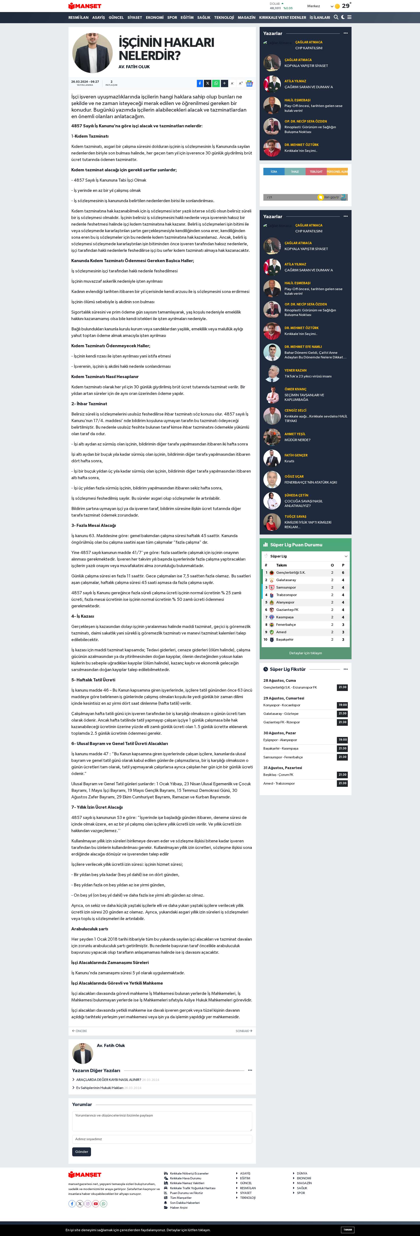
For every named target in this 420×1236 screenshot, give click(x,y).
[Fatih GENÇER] (272, 458)
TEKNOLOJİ (224, 17)
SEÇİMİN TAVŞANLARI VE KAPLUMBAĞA (304, 397)
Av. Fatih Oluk (134, 67)
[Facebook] (72, 1203)
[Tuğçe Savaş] (272, 522)
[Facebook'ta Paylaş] (200, 83)
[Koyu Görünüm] (342, 17)
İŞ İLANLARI (320, 17)
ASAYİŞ (98, 17)
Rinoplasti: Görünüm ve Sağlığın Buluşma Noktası (310, 129)
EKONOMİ (155, 17)
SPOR (172, 17)
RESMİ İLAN (78, 17)
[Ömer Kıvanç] (272, 394)
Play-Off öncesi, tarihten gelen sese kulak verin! (314, 108)
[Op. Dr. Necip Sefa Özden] (272, 126)
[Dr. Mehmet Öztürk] (272, 148)
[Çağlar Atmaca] (277, 43)
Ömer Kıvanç (295, 389)
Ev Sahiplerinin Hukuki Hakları (100, 1088)
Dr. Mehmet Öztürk (301, 145)
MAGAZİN (247, 17)
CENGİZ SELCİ (295, 410)
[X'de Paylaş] (207, 83)
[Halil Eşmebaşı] (272, 105)
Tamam (347, 1230)
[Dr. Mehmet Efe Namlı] (272, 352)
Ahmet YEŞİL (295, 434)
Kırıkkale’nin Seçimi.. (301, 151)
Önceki (81, 1031)
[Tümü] (346, 33)
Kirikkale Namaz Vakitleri (187, 1183)
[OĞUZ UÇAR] (272, 479)
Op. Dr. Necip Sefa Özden (306, 121)
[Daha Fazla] (224, 83)
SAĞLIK (203, 17)
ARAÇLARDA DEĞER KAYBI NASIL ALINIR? (109, 1080)
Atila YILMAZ (295, 81)
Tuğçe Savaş (295, 516)
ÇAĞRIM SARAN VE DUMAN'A (309, 87)
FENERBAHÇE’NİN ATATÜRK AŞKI (311, 482)
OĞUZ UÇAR (294, 476)
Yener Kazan (295, 370)
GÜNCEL (116, 17)
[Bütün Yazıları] (250, 1070)
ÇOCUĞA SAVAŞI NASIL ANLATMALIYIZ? (304, 504)
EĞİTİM (187, 17)
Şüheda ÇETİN (296, 495)
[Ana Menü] (349, 17)
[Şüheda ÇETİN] (272, 501)
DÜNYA (302, 1173)
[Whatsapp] (103, 1203)
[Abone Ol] (249, 84)
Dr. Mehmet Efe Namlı (303, 347)
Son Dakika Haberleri (185, 1202)
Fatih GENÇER (296, 455)
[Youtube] (95, 1203)
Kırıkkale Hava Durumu (185, 1178)
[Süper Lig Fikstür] (346, 669)
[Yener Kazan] (272, 373)
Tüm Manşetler (181, 1197)
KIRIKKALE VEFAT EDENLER (282, 17)
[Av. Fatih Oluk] (92, 53)
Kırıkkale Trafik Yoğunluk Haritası (192, 1188)
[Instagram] (87, 1203)
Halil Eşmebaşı (297, 100)
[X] (80, 1203)
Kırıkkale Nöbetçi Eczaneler (189, 1173)
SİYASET (135, 17)
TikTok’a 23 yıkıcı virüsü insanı (308, 376)
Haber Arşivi (178, 1207)
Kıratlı (289, 461)
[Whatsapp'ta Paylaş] (216, 83)
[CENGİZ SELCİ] (272, 416)
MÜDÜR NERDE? (298, 440)
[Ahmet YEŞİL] (272, 437)
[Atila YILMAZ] (272, 84)
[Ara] (336, 17)
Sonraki (242, 1031)
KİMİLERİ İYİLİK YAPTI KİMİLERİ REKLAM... (308, 525)
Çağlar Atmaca (308, 42)
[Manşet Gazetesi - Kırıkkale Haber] (84, 6)
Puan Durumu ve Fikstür (186, 1193)
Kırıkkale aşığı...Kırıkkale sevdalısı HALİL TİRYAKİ (316, 419)
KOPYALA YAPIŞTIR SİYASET (306, 66)
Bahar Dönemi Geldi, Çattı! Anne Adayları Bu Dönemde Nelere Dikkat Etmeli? (314, 355)
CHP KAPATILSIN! (308, 48)
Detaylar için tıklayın (305, 653)
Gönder (81, 1152)
